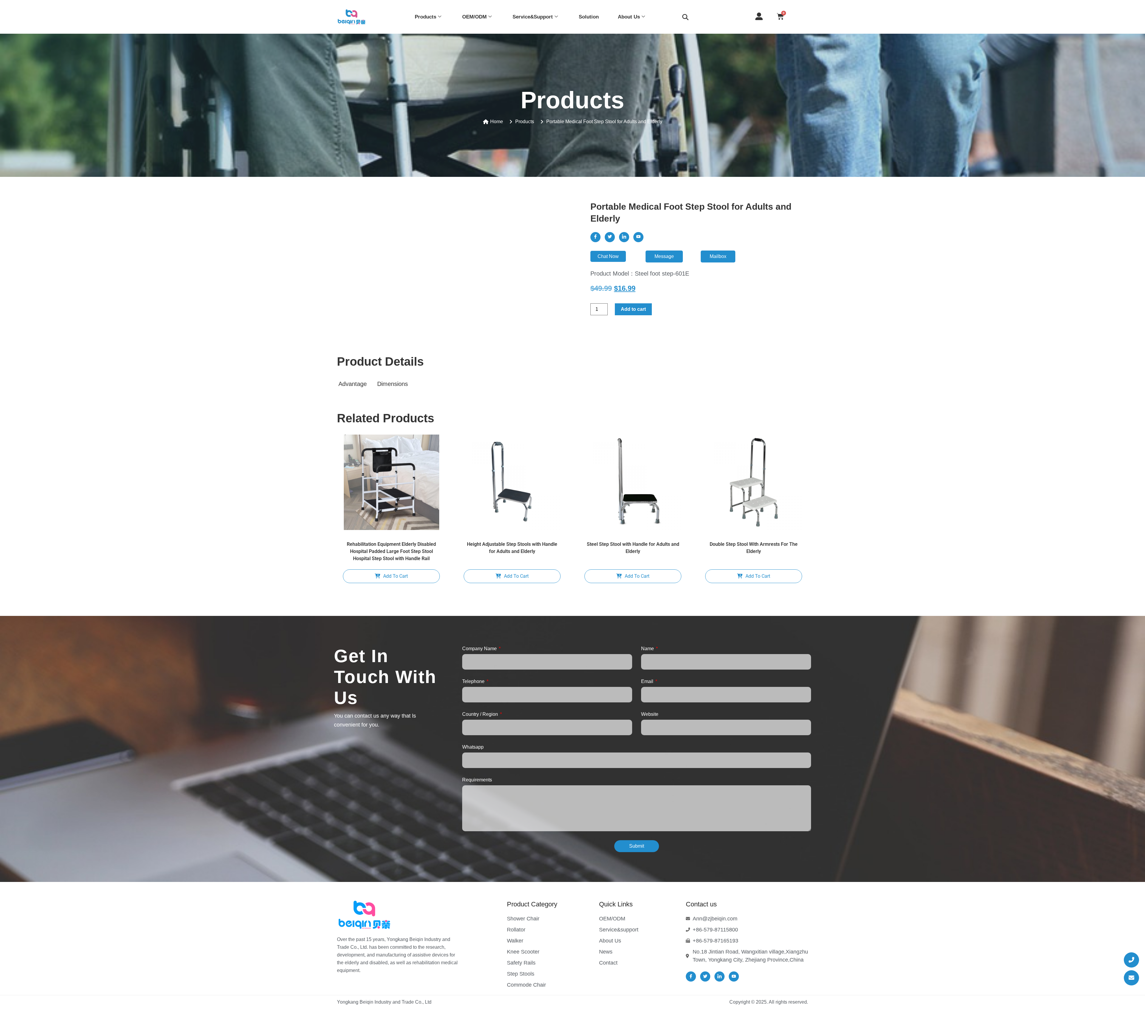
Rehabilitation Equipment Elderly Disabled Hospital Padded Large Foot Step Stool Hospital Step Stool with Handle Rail (391, 551)
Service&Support (533, 17)
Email (647, 681)
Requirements (477, 779)
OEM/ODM (474, 17)
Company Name (480, 648)
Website (649, 714)
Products (425, 17)
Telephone (474, 681)
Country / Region (480, 714)
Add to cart (633, 309)
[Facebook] (595, 237)
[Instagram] (638, 237)
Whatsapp (473, 747)
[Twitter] (610, 237)
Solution (589, 17)
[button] (685, 17)
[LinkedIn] (624, 237)
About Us (629, 17)
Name (648, 648)
